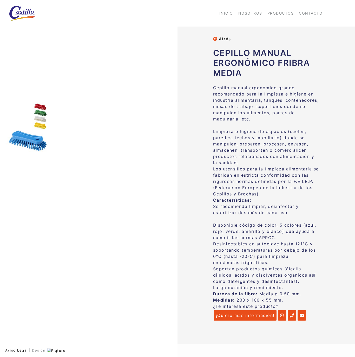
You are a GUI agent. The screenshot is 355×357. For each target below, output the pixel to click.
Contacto (311, 13)
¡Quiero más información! (245, 315)
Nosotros (250, 13)
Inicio (226, 13)
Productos (280, 13)
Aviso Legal (16, 350)
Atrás (224, 38)
